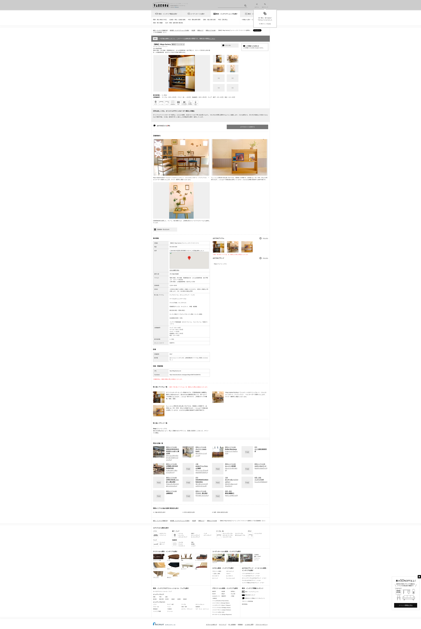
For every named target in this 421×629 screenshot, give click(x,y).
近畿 (204, 19)
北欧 (182, 560)
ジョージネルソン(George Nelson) (220, 603)
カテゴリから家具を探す (161, 528)
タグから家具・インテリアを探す (223, 568)
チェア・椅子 (170, 604)
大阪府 (173, 599)
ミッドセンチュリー (200, 560)
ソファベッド (163, 535)
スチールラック (230, 571)
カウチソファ (163, 533)
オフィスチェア (207, 535)
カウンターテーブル (228, 535)
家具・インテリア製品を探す (168, 14)
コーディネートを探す (197, 14)
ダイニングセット (200, 604)
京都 (214, 19)
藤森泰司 (224, 596)
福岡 (174, 23)
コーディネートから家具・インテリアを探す (226, 551)
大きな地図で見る (174, 270)
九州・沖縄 (168, 23)
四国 (154, 23)
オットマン (181, 535)
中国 (219, 19)
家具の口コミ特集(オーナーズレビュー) (255, 598)
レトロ (168, 560)
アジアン (155, 568)
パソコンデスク (258, 533)
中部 (189, 19)
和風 (196, 568)
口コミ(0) (228, 45)
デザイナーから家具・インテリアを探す (225, 588)
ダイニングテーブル (228, 533)
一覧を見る (265, 238)
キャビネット (181, 545)
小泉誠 (232, 596)
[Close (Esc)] (419, 576)
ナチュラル (156, 577)
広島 (223, 19)
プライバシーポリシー (262, 624)
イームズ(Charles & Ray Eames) (220, 600)
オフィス (256, 559)
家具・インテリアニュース (251, 591)
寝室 (241, 562)
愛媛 (161, 23)
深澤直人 (233, 591)
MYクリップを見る (266, 23)
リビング (214, 562)
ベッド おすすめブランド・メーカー (251, 575)
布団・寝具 (184, 606)
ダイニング (229, 562)
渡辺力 (223, 593)
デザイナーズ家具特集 (247, 601)
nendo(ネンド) (216, 596)
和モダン (169, 577)
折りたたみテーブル (240, 535)
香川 (158, 23)
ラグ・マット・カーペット (202, 609)
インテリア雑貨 (157, 611)
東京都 (154, 599)
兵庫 (211, 19)
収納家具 (198, 606)
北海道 (180, 19)
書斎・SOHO (257, 556)
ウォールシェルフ (230, 578)
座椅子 (192, 533)
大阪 (208, 19)
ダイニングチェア (195, 535)
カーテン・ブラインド (186, 609)
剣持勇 (223, 591)
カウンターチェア (182, 537)
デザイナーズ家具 (216, 571)
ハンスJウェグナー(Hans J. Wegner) (221, 605)
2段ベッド (162, 544)
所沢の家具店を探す (189, 512)
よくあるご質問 (249, 624)
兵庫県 (179, 599)
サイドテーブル (239, 533)
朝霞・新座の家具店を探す (221, 512)
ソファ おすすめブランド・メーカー (251, 573)
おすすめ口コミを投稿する (247, 126)
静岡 (196, 19)
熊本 (177, 23)
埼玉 (165, 19)
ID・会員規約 (232, 624)
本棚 (192, 542)
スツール (180, 533)
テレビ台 (180, 542)
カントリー (183, 568)
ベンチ (205, 533)
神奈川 (162, 19)
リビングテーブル (227, 537)
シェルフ (193, 545)
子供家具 (169, 609)
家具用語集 (244, 604)
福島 (184, 19)
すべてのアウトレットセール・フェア (162, 591)
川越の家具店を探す (160, 512)
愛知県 (185, 599)
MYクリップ (265, 7)
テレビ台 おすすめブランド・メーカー (251, 580)
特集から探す (246, 19)
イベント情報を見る (406, 605)
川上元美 (233, 593)
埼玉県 (167, 599)
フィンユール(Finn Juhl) (218, 612)
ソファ (154, 604)
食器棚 (192, 544)
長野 (199, 19)
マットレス (162, 542)
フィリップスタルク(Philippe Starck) (221, 607)
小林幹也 (214, 598)
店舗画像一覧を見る (163, 229)
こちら (212, 38)
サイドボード (215, 575)
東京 (158, 19)
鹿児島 (181, 23)
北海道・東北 (173, 19)
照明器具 (155, 609)
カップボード (229, 575)
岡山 (226, 19)
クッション (170, 611)
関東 (154, 19)
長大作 (214, 593)
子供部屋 (256, 554)
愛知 (193, 19)
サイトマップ (222, 624)
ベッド (169, 606)
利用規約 (240, 624)
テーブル (183, 604)
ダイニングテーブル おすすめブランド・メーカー (254, 578)
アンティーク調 (157, 560)
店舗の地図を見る (180, 52)
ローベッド (215, 578)
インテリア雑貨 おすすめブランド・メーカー (253, 582)
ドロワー (228, 573)
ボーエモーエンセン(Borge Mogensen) (222, 614)
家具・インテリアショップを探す (226, 14)
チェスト (180, 544)
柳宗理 (214, 591)
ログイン (257, 7)
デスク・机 (156, 606)
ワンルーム (257, 558)
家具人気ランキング (250, 595)
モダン (168, 568)
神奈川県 (161, 599)
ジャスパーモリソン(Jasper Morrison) (221, 609)
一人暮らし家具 (216, 573)
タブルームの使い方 (211, 624)
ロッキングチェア (195, 537)
